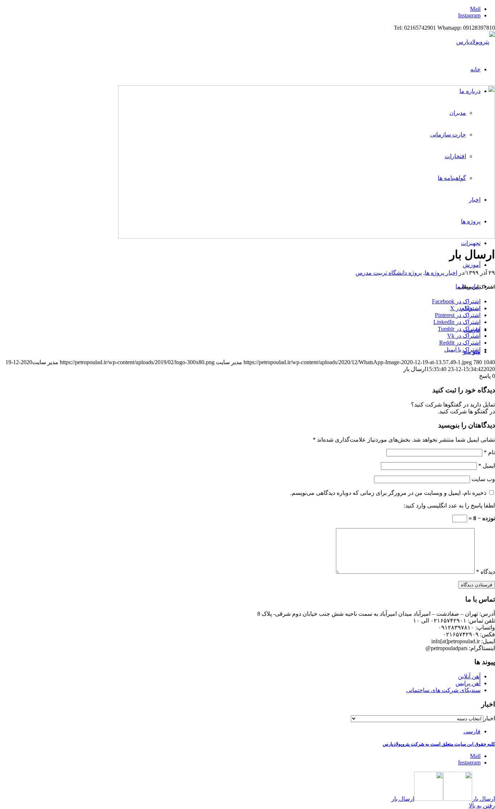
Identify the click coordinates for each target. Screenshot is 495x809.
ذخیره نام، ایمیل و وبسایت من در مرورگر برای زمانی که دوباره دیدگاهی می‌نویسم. (388, 493)
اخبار (489, 718)
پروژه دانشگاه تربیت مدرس (388, 273)
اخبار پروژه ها (441, 273)
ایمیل (486, 466)
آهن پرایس (468, 683)
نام (489, 452)
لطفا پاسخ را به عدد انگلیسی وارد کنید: (449, 505)
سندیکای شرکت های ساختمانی (443, 690)
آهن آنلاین (469, 676)
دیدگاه (485, 572)
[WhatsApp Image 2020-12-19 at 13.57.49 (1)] (306, 236)
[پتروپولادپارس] (475, 42)
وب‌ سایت (483, 479)
